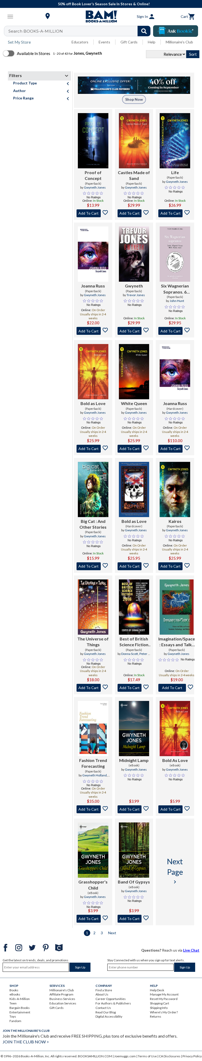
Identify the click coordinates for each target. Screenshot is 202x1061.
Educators (80, 42)
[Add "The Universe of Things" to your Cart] (93, 688)
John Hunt (177, 301)
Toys (12, 1016)
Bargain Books (19, 1008)
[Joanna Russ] (93, 254)
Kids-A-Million (19, 999)
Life (175, 172)
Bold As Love (175, 760)
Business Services (62, 999)
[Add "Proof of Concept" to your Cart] (93, 213)
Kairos (175, 521)
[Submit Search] (144, 31)
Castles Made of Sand (134, 175)
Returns (155, 1016)
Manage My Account (164, 994)
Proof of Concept (93, 175)
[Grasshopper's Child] (93, 850)
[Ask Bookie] (175, 31)
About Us (101, 994)
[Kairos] (174, 489)
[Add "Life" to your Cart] (174, 213)
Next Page (175, 871)
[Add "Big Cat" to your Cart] (93, 566)
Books (13, 990)
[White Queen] (134, 372)
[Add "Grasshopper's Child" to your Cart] (93, 919)
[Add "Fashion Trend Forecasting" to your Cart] (93, 809)
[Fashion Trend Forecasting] (93, 728)
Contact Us (103, 1008)
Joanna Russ (93, 285)
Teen (13, 1003)
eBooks (14, 994)
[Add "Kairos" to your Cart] (174, 566)
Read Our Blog (105, 1012)
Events (104, 42)
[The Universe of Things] (93, 607)
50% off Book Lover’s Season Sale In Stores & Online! (104, 4)
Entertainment (19, 1012)
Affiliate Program (61, 994)
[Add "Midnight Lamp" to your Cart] (134, 809)
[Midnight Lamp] (134, 728)
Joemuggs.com (125, 1056)
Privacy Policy (192, 1056)
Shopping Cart (159, 1003)
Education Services (62, 1003)
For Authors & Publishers (113, 1003)
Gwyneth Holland (94, 775)
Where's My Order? (164, 1012)
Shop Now (134, 99)
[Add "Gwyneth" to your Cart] (134, 331)
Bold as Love (92, 403)
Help (151, 42)
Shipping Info (159, 1008)
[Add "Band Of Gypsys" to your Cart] (134, 919)
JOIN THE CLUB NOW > (26, 1041)
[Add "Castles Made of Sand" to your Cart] (134, 213)
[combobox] (80, 31)
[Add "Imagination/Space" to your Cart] (176, 688)
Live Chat (191, 950)
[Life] (174, 141)
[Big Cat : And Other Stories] (93, 489)
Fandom (15, 1021)
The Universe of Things (93, 641)
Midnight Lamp (134, 760)
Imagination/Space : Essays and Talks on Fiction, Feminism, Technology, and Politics (176, 642)
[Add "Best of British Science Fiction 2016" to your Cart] (134, 688)
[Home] (101, 17)
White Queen (134, 403)
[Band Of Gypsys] (134, 850)
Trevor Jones (136, 295)
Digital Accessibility (108, 1016)
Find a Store (103, 990)
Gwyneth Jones (95, 187)
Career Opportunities (110, 999)
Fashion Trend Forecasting (93, 763)
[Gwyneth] (134, 254)
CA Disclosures (169, 1056)
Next (112, 933)
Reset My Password (164, 999)
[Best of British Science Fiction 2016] (134, 607)
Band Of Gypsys (134, 881)
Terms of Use (147, 1056)
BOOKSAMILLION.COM (95, 1056)
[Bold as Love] (93, 372)
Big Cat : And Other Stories (93, 524)
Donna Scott (129, 654)
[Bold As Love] (174, 728)
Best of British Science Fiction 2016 (133, 642)
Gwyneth (134, 285)
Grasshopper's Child (93, 884)
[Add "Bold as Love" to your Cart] (93, 449)
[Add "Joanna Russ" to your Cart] (93, 331)
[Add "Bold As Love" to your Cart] (174, 809)
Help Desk (157, 990)
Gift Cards (129, 42)
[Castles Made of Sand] (134, 141)
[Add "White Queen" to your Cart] (134, 449)
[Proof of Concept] (93, 141)
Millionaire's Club (179, 42)
